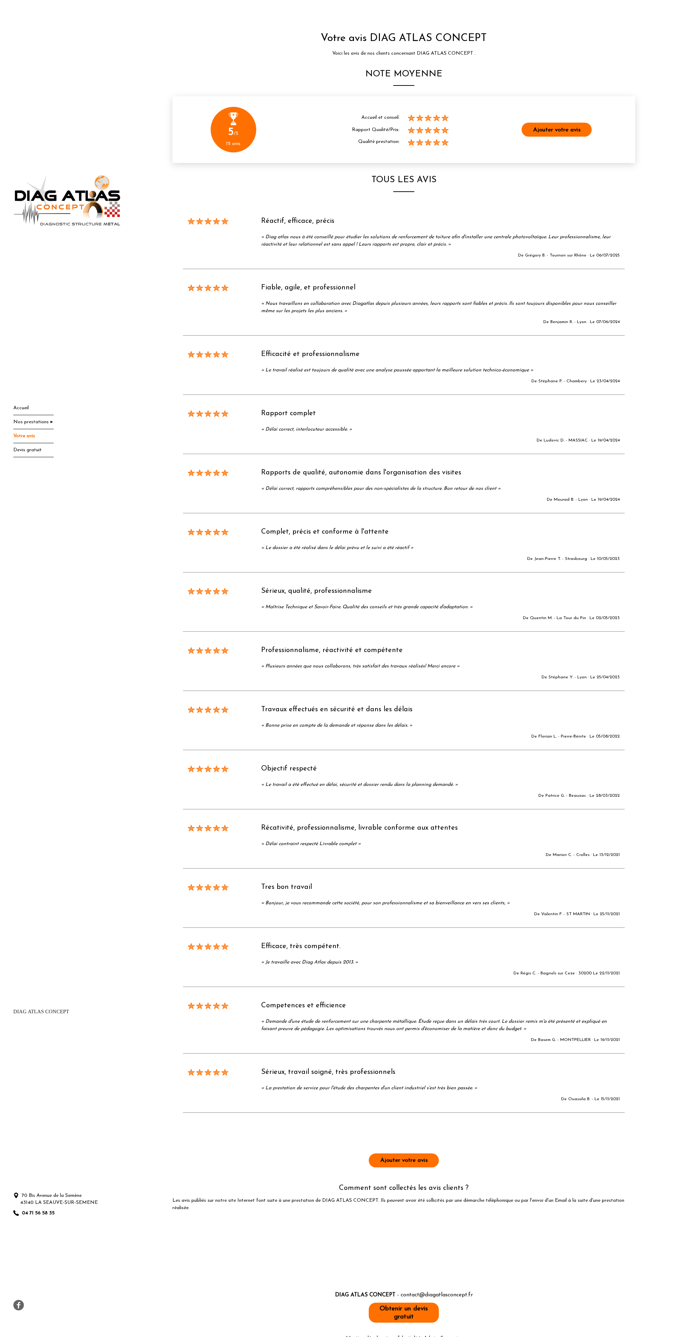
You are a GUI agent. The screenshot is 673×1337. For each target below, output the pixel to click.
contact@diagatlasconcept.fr (437, 1295)
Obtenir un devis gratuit (404, 1312)
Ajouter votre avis (556, 130)
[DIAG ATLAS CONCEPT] (67, 200)
